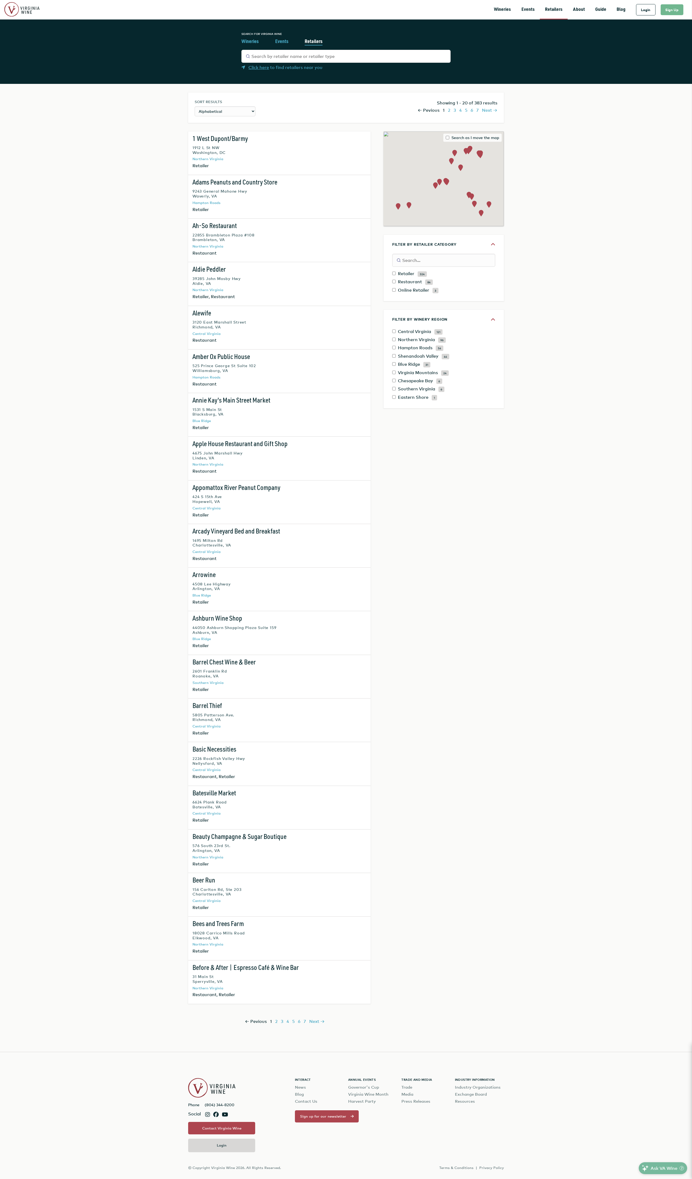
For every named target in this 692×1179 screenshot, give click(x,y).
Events (528, 9)
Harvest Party (362, 1101)
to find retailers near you (285, 67)
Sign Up (671, 10)
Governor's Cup (363, 1087)
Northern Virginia (207, 159)
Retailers (554, 9)
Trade (406, 1087)
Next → (489, 110)
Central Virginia (206, 333)
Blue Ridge (201, 421)
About (579, 9)
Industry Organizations (478, 1087)
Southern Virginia (208, 682)
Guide (600, 9)
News (300, 1087)
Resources (465, 1101)
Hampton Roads (206, 202)
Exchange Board (471, 1094)
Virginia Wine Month (368, 1094)
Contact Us (306, 1101)
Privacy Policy (491, 1167)
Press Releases (415, 1101)
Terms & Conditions (456, 1167)
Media (407, 1094)
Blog (621, 9)
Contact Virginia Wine (221, 1128)
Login (645, 10)
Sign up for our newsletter (323, 1116)
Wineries (502, 9)
